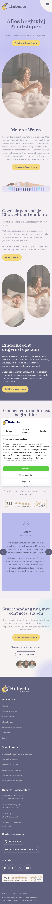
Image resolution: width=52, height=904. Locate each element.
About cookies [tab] (26, 431)
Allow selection (26, 475)
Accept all (26, 469)
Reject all (26, 481)
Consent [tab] (9, 431)
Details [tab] (42, 431)
